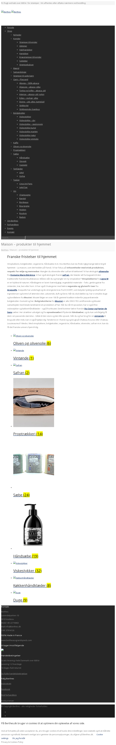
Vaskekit (23, 165)
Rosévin (23, 213)
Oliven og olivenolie (22, 146)
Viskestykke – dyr (27, 120)
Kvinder (16, 38)
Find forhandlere (9, 695)
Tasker (16, 180)
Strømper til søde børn (23, 75)
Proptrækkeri (19, 150)
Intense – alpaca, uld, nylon (31, 94)
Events (10, 228)
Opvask (22, 161)
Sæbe (16, 153)
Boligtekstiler (19, 113)
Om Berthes (12, 220)
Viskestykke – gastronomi (31, 124)
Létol (21, 172)
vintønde (99, 316)
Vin (14, 191)
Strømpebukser (26, 64)
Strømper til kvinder (28, 42)
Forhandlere (13, 224)
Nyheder (17, 34)
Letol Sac (23, 187)
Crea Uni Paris (25, 183)
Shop (9, 31)
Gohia (22, 176)
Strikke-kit (23, 105)
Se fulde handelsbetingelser (14, 673)
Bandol (22, 198)
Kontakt (10, 232)
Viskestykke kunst (27, 127)
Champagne (25, 194)
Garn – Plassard (20, 79)
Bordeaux (23, 202)
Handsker (23, 53)
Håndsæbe (24, 157)
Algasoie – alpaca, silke (29, 87)
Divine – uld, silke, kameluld (31, 101)
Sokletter (23, 61)
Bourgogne (24, 206)
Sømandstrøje (19, 72)
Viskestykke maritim (28, 131)
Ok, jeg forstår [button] (18, 738)
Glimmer (23, 46)
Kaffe (15, 142)
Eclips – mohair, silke (28, 98)
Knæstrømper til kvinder (30, 57)
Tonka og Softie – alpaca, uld (32, 90)
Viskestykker (25, 116)
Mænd (16, 68)
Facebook (5, 689)
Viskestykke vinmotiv (29, 139)
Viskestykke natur (27, 135)
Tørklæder (18, 168)
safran (65, 275)
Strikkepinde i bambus (29, 109)
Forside (10, 27)
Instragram (6, 683)
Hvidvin (22, 209)
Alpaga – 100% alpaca (29, 83)
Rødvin (22, 217)
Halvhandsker (25, 49)
